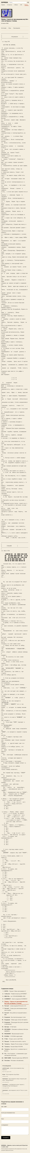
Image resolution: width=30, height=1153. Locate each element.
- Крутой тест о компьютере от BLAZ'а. (15, 1050)
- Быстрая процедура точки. (15, 1017)
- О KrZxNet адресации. (13, 1036)
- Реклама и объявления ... (14, 1060)
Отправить (6, 1137)
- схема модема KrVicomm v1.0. (15, 1006)
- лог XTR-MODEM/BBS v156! (14, 996)
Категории (3, 28)
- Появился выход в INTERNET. (15, 994)
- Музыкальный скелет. (14, 1033)
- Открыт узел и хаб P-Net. (13, 1039)
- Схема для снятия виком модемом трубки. (15, 1009)
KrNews (16, 4)
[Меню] (28, 2)
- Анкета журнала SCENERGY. (15, 999)
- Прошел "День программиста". (15, 991)
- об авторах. (10, 1027)
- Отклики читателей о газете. (15, 1041)
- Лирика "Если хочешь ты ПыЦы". (16, 1044)
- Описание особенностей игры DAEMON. (16, 1030)
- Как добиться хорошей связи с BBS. (15, 1013)
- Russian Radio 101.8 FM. (13, 1046)
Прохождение (16, 28)
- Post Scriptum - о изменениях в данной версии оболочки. (15, 1054)
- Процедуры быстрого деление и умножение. (16, 1023)
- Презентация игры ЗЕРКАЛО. (16, 1058)
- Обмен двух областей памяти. (16, 1020)
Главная (3, 4)
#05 (21, 4)
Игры (10, 28)
